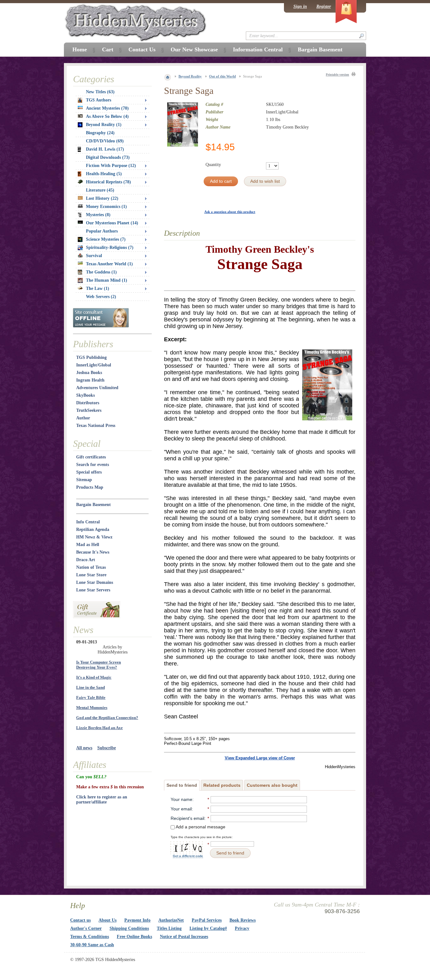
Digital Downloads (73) (108, 157)
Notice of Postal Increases (184, 936)
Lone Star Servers (93, 590)
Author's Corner (86, 928)
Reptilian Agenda (92, 529)
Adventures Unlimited (97, 387)
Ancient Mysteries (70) (107, 108)
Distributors (87, 402)
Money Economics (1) (106, 206)
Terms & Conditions (89, 936)
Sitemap (84, 479)
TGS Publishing (91, 357)
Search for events (92, 464)
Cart (107, 49)
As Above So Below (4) (107, 116)
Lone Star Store (91, 575)
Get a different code (188, 856)
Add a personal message (200, 826)
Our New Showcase (194, 49)
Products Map (89, 487)
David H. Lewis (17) (105, 149)
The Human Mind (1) (106, 280)
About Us (107, 920)
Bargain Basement (93, 504)
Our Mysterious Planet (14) (112, 223)
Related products (221, 785)
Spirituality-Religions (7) (109, 247)
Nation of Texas (91, 567)
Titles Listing (169, 928)
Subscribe (106, 747)
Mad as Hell (87, 544)
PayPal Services (207, 920)
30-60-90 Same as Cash (92, 944)
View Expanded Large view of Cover (260, 758)
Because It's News (92, 552)
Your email (181, 808)
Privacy (242, 928)
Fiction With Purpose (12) (111, 165)
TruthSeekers (88, 410)
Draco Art (85, 559)
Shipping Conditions (129, 928)
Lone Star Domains (94, 582)
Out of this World (222, 76)
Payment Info (137, 920)
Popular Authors (102, 231)
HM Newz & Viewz (94, 537)
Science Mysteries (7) (106, 239)
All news (84, 747)
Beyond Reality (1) (104, 124)
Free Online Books (134, 936)
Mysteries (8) (98, 214)
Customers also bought (272, 785)
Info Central (88, 522)
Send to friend (182, 785)
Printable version (337, 74)
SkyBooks (85, 395)
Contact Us (142, 49)
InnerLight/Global (93, 365)
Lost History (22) (102, 198)
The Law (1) (97, 288)
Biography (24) (100, 132)
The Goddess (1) (101, 272)
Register (323, 6)
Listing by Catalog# (208, 928)
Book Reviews (242, 920)
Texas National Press (95, 425)
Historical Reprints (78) (108, 182)
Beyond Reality (190, 76)
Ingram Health (90, 380)
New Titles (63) (100, 91)
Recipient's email (187, 818)
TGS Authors (98, 100)
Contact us (80, 920)
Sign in (300, 6)
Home (79, 49)
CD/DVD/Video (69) (105, 141)
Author (83, 418)
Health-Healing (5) (104, 173)
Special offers (89, 472)
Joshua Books (89, 372)
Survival (94, 255)
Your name (181, 799)
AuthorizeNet (171, 920)
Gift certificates (91, 457)
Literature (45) (100, 190)
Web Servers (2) (101, 296)
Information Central (258, 49)
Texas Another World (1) (109, 264)
